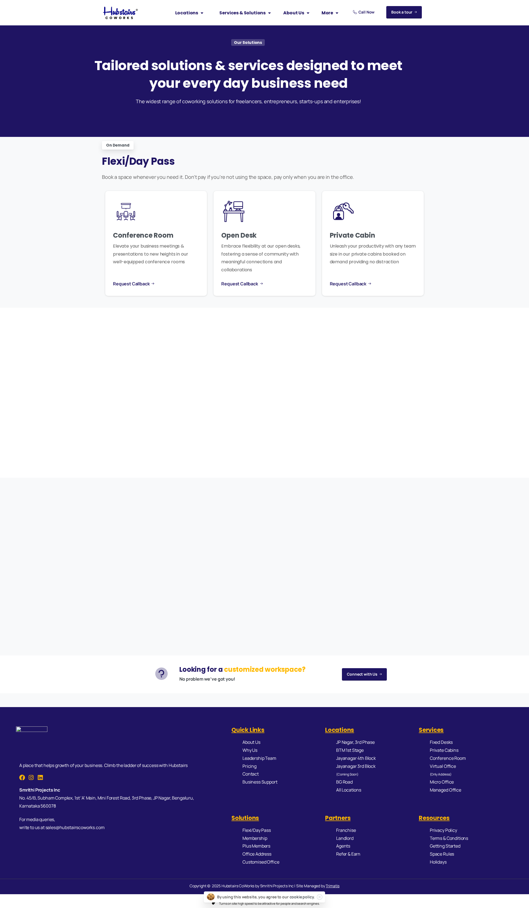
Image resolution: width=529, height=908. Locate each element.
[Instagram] (31, 777)
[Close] (319, 897)
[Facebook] (22, 777)
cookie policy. (302, 896)
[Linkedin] (40, 777)
